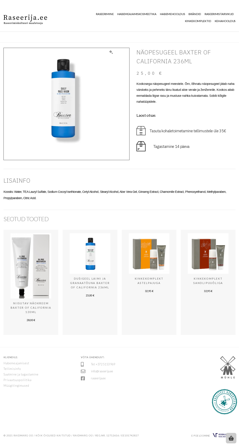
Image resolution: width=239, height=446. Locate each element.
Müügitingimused (16, 385)
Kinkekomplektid (198, 21)
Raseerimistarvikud (219, 14)
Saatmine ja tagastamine (20, 374)
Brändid (194, 14)
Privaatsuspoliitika (17, 380)
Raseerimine (105, 14)
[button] (111, 52)
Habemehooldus (172, 14)
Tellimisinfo (12, 368)
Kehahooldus (225, 21)
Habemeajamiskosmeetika (136, 14)
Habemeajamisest (16, 363)
